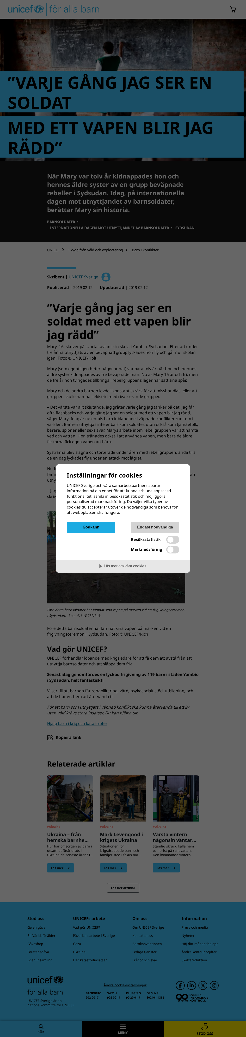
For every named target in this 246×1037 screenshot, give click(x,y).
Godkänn (91, 527)
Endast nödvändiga (155, 527)
